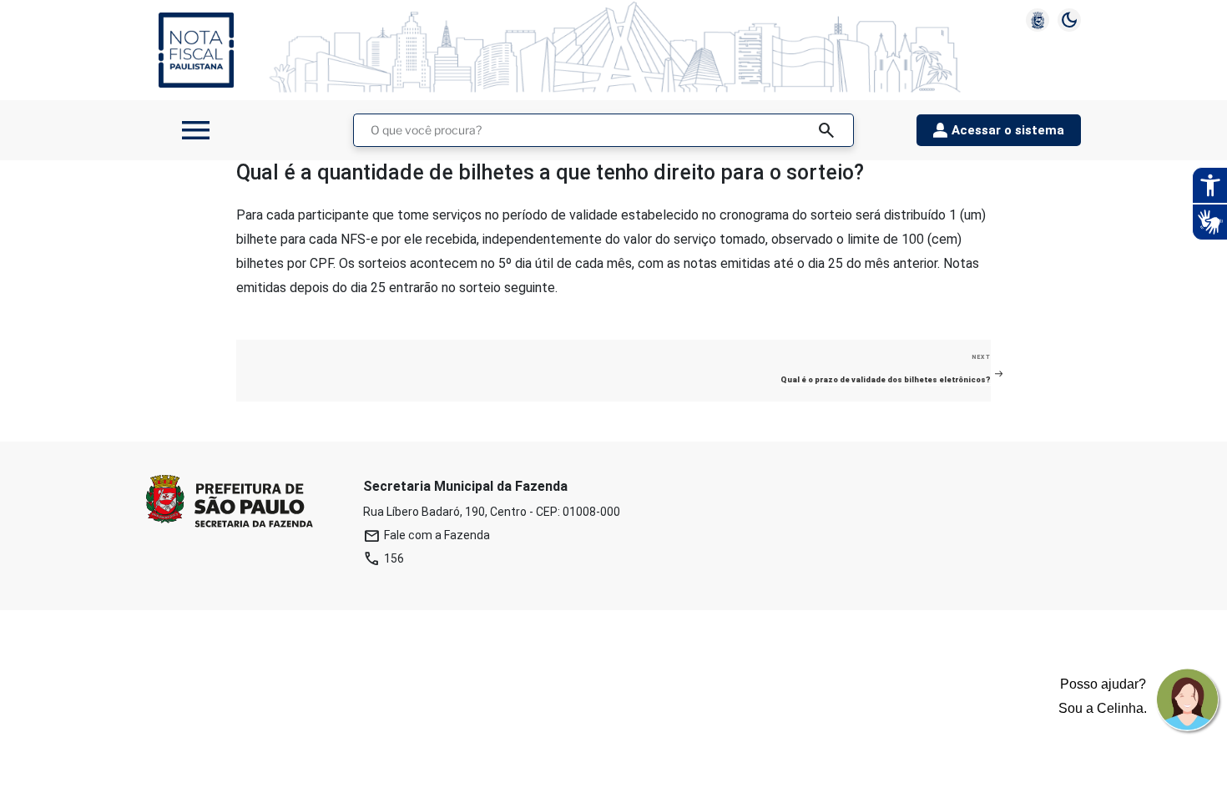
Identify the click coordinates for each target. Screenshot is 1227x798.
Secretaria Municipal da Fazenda (465, 486)
